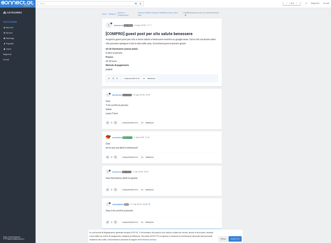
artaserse (118, 25)
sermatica (117, 137)
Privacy (5, 237)
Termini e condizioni (14, 237)
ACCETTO (235, 239)
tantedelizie (118, 204)
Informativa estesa (147, 239)
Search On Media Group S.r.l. (16, 239)
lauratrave (117, 95)
